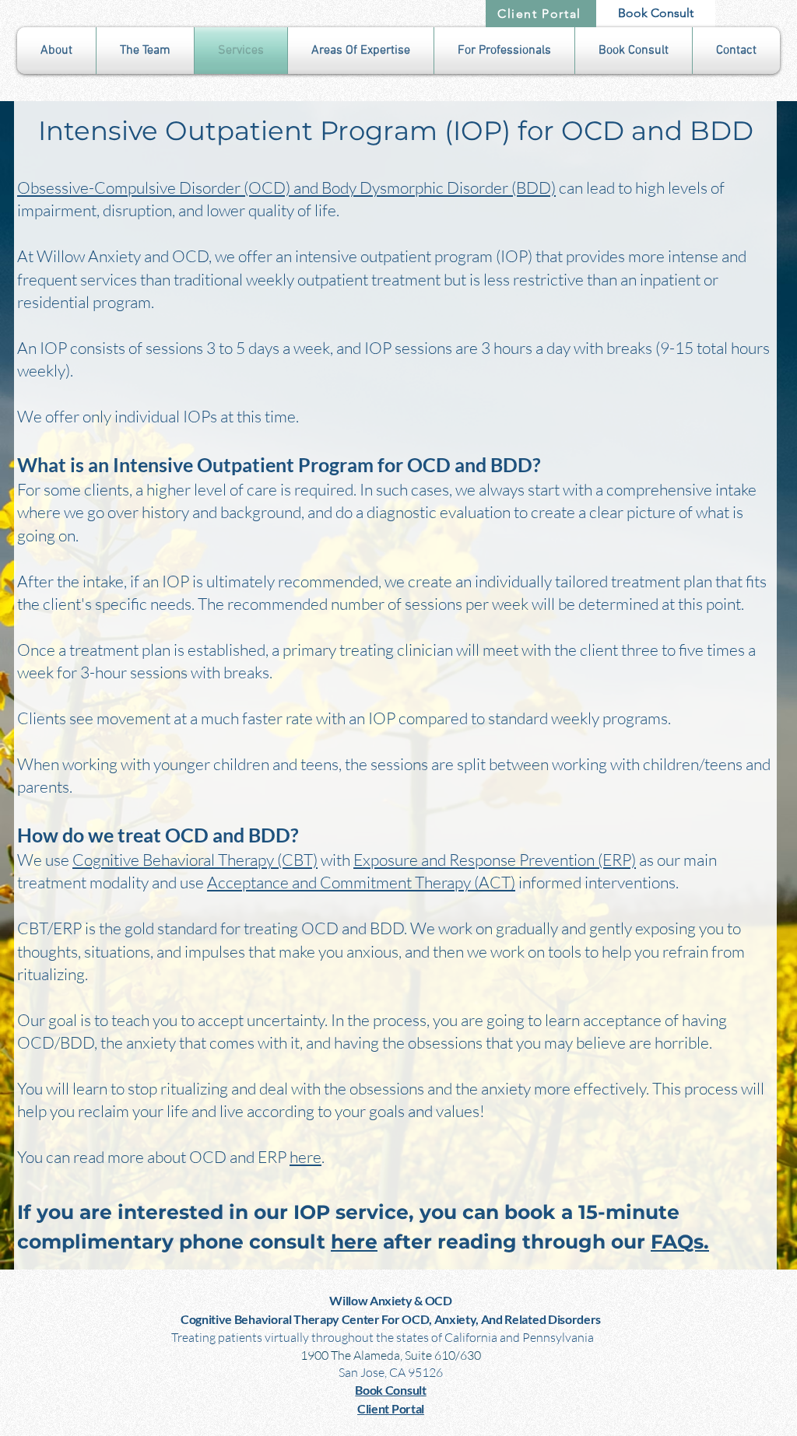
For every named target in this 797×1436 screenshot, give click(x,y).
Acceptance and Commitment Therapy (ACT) (361, 882)
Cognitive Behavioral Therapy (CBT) (195, 859)
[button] (56, 50)
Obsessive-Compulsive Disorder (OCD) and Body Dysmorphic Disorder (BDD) (286, 187)
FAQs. (680, 1241)
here (305, 1157)
